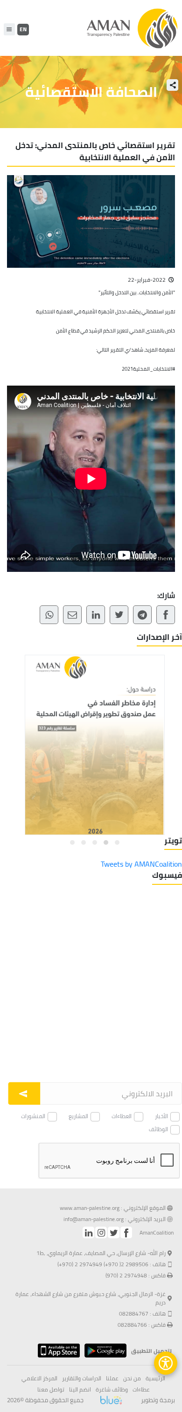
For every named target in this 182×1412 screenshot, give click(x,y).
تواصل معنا (50, 1389)
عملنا (112, 1378)
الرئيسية (155, 1378)
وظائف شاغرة (112, 1389)
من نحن (132, 1378)
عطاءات (141, 1389)
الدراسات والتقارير (81, 1378)
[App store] (56, 1351)
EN (23, 29)
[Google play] (103, 1351)
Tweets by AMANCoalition (141, 864)
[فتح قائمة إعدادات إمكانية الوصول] (165, 1363)
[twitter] (113, 1232)
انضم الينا (80, 1389)
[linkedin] (88, 1232)
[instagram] (101, 1232)
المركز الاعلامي (39, 1378)
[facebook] (126, 1232)
